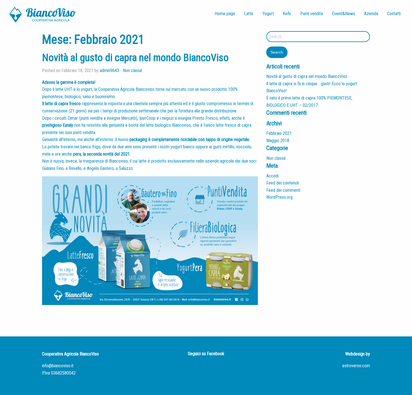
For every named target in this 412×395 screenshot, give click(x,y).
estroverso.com (356, 365)
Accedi (272, 176)
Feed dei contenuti (282, 183)
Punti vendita (311, 13)
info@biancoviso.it (57, 365)
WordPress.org (279, 197)
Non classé (132, 70)
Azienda (371, 13)
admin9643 (109, 70)
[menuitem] (225, 13)
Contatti (394, 13)
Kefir (287, 13)
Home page (225, 13)
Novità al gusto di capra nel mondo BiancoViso (135, 58)
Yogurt (268, 13)
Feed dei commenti (283, 190)
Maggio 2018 (277, 140)
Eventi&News (343, 13)
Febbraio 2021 (279, 133)
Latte (248, 13)
